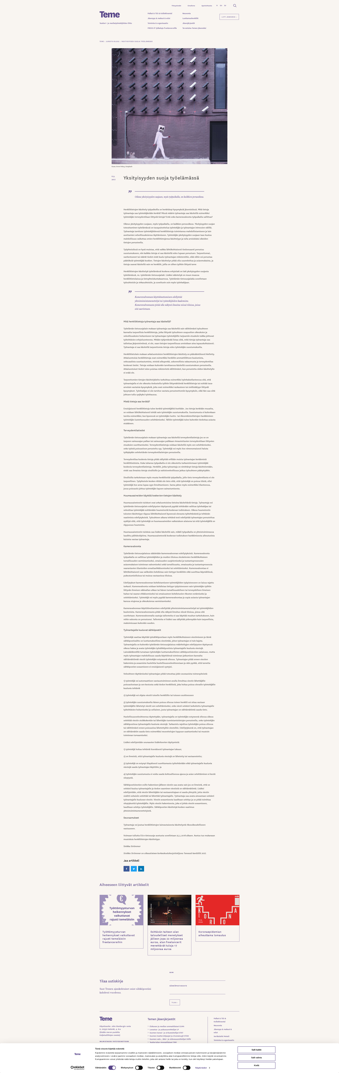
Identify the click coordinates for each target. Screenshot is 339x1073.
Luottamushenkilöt (190, 18)
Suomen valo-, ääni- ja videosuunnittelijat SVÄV (170, 1039)
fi (217, 5)
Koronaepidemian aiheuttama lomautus (212, 933)
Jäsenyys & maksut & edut (159, 18)
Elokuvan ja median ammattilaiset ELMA (167, 1026)
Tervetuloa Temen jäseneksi (194, 28)
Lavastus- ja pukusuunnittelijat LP (164, 1029)
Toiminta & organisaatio (158, 23)
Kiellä (256, 1065)
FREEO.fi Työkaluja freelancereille (162, 28)
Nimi (172, 972)
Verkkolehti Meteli (221, 1036)
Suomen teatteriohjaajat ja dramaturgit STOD (169, 1035)
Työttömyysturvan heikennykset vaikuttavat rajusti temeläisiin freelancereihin (118, 937)
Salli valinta (256, 1057)
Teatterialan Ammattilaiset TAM (163, 1042)
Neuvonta (186, 13)
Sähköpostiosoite (178, 985)
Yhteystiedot (176, 5)
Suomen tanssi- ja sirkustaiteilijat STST (166, 1032)
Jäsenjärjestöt (188, 23)
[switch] (139, 1068)
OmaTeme (191, 5)
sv (225, 5)
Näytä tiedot (201, 1068)
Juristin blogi (103, 910)
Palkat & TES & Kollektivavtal (160, 13)
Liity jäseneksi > (229, 16)
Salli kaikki (256, 1050)
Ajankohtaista (207, 5)
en (221, 5)
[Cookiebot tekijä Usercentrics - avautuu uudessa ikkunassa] (77, 1068)
